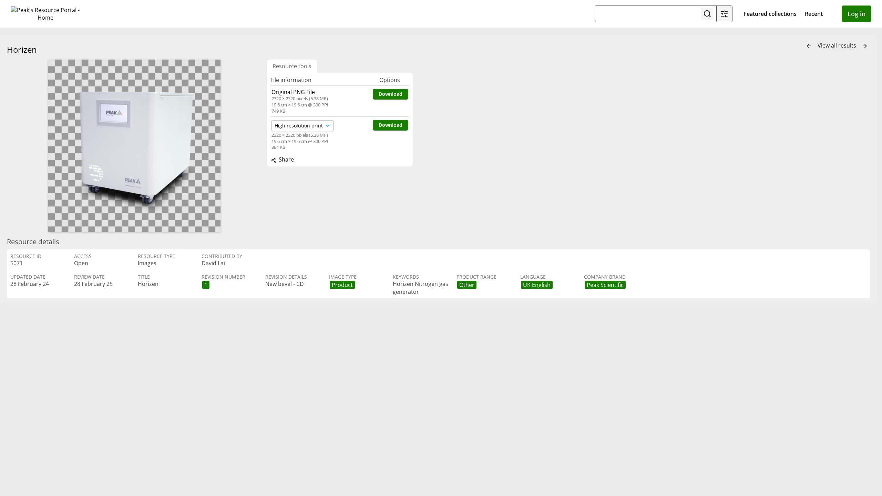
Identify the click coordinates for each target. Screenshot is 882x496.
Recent (814, 14)
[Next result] (865, 46)
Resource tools (292, 66)
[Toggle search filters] (724, 14)
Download (390, 94)
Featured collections (770, 14)
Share (285, 159)
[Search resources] (707, 14)
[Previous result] (809, 46)
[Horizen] (134, 146)
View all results (838, 45)
